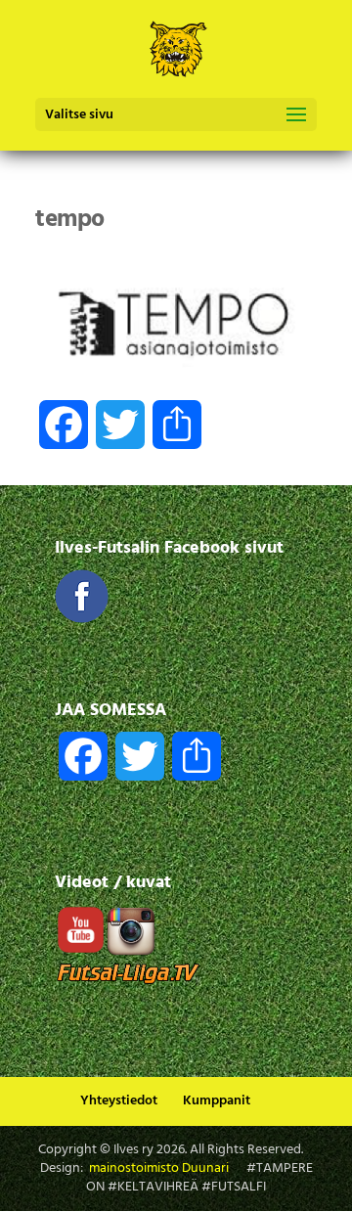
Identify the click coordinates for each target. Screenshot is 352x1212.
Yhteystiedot (118, 1101)
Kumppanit (216, 1101)
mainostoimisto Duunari (159, 1168)
